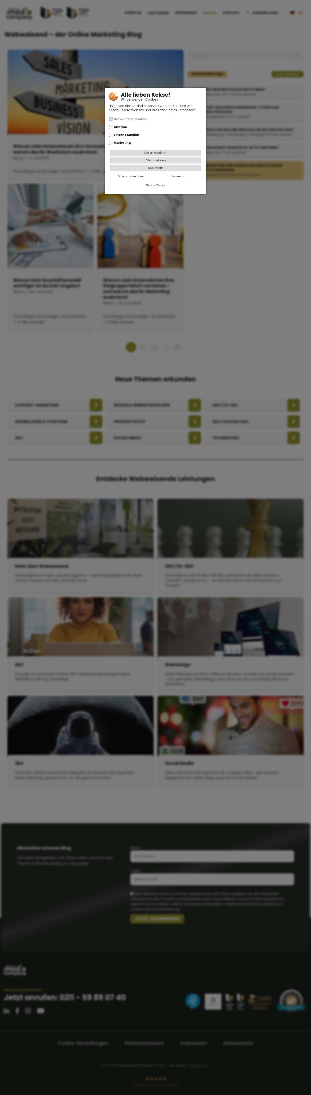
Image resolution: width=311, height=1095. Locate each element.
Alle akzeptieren (156, 153)
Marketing (122, 142)
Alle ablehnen (155, 160)
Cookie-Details (155, 185)
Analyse (120, 127)
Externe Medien (126, 135)
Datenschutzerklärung (132, 176)
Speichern (155, 168)
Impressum (178, 176)
